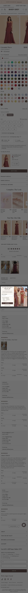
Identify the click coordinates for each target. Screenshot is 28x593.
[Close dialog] (26, 287)
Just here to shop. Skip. (7, 305)
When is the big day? (4, 294)
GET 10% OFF (7, 303)
